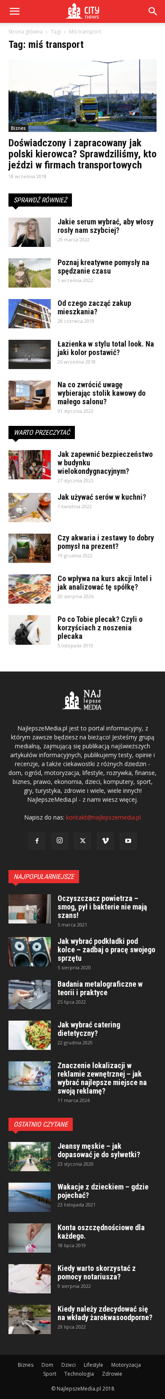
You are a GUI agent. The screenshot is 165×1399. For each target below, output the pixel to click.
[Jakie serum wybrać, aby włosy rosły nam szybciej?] (29, 232)
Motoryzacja (126, 1364)
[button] (153, 11)
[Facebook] (36, 841)
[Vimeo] (105, 841)
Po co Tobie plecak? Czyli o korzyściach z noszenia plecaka (100, 628)
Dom (47, 1364)
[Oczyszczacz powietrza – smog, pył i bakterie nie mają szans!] (29, 908)
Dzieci (68, 1364)
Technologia (79, 1373)
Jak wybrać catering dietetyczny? (89, 1029)
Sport (49, 1373)
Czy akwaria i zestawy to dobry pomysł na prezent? (106, 542)
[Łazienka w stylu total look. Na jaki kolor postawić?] (29, 354)
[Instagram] (59, 841)
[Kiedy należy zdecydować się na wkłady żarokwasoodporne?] (29, 1319)
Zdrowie (112, 1373)
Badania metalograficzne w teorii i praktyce (100, 988)
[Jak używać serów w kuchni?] (29, 507)
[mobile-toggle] (14, 11)
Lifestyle (93, 1364)
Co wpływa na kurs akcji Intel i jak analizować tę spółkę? (105, 582)
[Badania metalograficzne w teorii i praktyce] (29, 994)
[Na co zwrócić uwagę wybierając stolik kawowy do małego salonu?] (29, 395)
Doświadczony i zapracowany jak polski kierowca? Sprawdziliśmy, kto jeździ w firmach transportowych (82, 154)
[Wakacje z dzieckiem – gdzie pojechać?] (29, 1197)
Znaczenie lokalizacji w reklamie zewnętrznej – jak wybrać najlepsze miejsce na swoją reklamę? (102, 1078)
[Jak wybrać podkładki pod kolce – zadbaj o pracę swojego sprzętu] (29, 951)
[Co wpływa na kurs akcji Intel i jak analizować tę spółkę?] (29, 589)
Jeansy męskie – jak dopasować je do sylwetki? (99, 1150)
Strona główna (25, 31)
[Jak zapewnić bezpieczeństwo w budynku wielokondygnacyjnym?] (29, 464)
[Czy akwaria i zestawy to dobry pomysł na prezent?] (29, 548)
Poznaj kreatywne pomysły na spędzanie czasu (103, 266)
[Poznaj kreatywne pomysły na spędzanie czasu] (29, 273)
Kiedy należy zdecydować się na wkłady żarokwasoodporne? (105, 1313)
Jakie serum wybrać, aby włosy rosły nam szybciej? (106, 226)
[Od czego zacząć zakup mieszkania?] (29, 313)
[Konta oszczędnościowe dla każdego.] (29, 1238)
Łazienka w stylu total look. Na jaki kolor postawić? (106, 348)
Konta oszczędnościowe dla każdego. (101, 1231)
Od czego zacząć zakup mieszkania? (94, 307)
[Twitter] (82, 841)
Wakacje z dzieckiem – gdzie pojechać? (103, 1191)
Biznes (18, 128)
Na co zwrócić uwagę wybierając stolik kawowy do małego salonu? (102, 393)
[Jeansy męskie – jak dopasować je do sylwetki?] (29, 1156)
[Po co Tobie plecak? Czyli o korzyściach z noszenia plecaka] (29, 629)
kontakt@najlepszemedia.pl (103, 817)
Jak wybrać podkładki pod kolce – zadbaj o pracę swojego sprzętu (106, 950)
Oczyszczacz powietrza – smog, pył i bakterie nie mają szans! (102, 907)
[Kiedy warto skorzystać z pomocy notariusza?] (29, 1278)
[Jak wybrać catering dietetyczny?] (29, 1035)
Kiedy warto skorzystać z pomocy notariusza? (97, 1272)
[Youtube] (128, 841)
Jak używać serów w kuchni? (102, 496)
